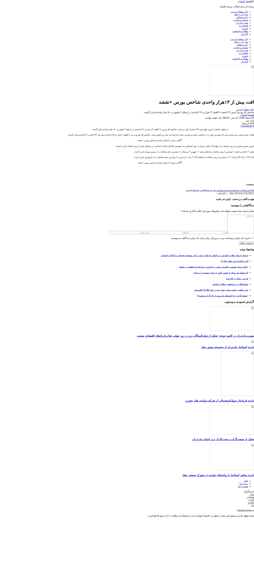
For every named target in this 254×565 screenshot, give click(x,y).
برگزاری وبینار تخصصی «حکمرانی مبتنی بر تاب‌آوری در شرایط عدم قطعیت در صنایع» (213, 267)
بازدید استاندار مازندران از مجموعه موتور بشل (227, 347)
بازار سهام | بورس (245, 109)
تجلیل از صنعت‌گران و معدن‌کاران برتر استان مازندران (223, 439)
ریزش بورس (213, 190)
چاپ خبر (249, 120)
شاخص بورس (201, 190)
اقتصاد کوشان (247, 115)
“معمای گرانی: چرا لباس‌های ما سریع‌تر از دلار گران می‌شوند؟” (222, 296)
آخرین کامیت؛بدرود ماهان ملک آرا (234, 261)
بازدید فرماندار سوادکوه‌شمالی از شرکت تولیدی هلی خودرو (220, 400)
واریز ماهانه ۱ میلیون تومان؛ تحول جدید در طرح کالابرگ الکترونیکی (221, 290)
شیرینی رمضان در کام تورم (237, 279)
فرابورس (190, 190)
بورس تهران (224, 190)
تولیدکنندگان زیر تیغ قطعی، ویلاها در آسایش (230, 284)
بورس (232, 190)
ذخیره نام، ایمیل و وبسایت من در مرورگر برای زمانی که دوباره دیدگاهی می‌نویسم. (210, 238)
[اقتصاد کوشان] (246, 1)
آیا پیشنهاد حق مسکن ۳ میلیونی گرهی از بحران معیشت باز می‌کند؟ (221, 273)
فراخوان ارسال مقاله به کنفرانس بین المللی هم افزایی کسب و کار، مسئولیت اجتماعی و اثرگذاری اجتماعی (204, 255)
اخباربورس (249, 190)
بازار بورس (239, 190)
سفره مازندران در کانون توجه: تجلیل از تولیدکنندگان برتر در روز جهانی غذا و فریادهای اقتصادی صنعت (195, 335)
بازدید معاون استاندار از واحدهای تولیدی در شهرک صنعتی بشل (218, 475)
